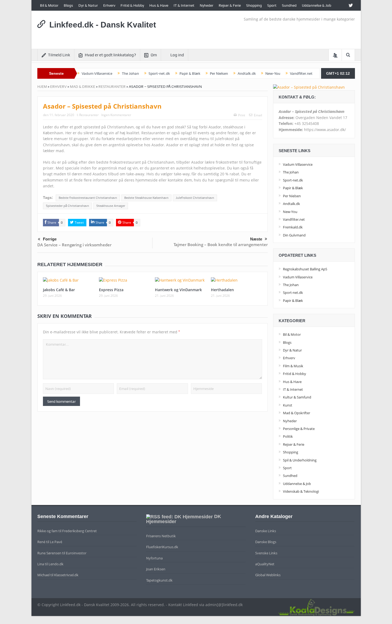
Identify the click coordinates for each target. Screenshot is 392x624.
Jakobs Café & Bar (59, 289)
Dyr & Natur (88, 5)
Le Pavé (56, 541)
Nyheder (206, 5)
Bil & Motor (49, 5)
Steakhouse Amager (110, 206)
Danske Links (265, 530)
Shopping (254, 5)
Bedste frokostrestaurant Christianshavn (88, 198)
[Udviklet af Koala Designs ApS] (316, 607)
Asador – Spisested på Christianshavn (102, 106)
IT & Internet (184, 5)
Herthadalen (222, 289)
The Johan (130, 73)
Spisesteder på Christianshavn (67, 206)
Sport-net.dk (159, 73)
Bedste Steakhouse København (146, 198)
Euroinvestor (76, 553)
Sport (272, 5)
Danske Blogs (265, 541)
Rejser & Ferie (230, 5)
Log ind (177, 55)
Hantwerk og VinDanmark (178, 289)
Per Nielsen (219, 73)
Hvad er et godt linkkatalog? (110, 55)
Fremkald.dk (293, 227)
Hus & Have (158, 5)
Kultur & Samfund (297, 397)
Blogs (68, 5)
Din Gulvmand (294, 235)
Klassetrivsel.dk (66, 574)
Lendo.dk (56, 564)
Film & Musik (293, 366)
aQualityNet (264, 564)
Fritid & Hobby (132, 5)
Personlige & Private (299, 428)
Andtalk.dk (247, 73)
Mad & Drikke (82, 86)
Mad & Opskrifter (296, 412)
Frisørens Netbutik (161, 536)
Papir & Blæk (189, 73)
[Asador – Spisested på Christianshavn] (309, 86)
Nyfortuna (154, 558)
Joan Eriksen (155, 569)
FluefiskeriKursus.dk (162, 546)
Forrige (50, 239)
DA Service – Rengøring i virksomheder (74, 244)
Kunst (287, 405)
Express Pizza (111, 289)
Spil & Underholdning (300, 460)
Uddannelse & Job (316, 5)
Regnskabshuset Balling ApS (305, 269)
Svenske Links (266, 553)
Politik (288, 436)
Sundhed (289, 5)
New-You (272, 73)
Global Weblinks (268, 574)
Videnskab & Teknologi (301, 491)
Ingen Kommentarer (116, 115)
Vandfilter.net (301, 73)
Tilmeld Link (59, 55)
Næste (256, 239)
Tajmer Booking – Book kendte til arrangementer (221, 244)
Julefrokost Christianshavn (195, 198)
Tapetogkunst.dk (159, 580)
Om (154, 55)
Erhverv (109, 5)
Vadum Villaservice (97, 73)
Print (241, 115)
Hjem (42, 86)
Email (258, 115)
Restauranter (112, 86)
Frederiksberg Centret (79, 530)
